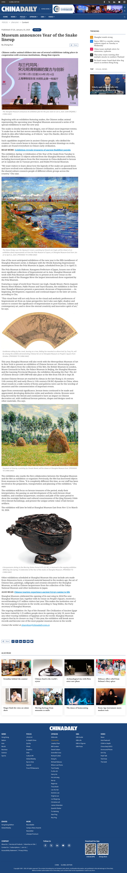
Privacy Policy (23, 850)
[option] (108, 84)
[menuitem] (45, 9)
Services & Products (15, 844)
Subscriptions (15, 847)
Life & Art (15, 22)
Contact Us (5, 847)
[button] (92, 92)
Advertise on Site (29, 844)
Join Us (23, 847)
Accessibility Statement (9, 850)
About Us (4, 844)
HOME (5, 17)
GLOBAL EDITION (14, 2)
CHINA (3, 2)
